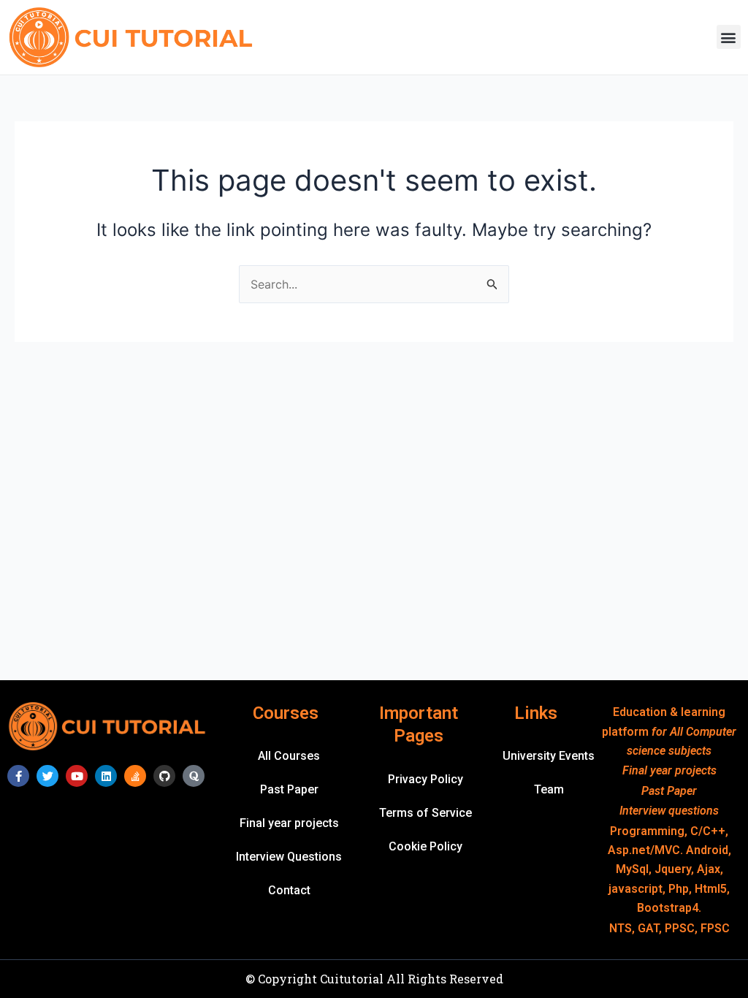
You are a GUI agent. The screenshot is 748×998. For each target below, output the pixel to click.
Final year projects (289, 823)
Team (549, 789)
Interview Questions (289, 857)
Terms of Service (425, 813)
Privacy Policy (425, 779)
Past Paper (289, 789)
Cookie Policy (425, 846)
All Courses (289, 756)
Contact (289, 890)
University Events (549, 756)
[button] (729, 37)
